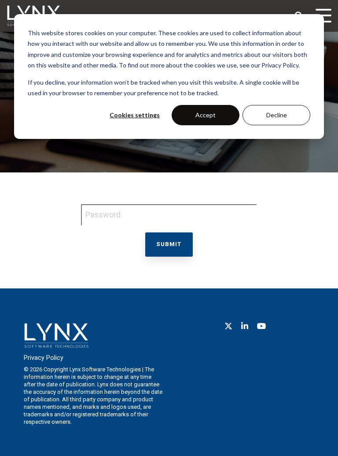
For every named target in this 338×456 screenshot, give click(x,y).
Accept (205, 115)
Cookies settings (135, 115)
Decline (276, 115)
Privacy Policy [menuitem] (43, 358)
